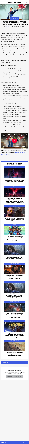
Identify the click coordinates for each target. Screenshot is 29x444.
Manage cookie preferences (14, 376)
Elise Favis (8, 26)
